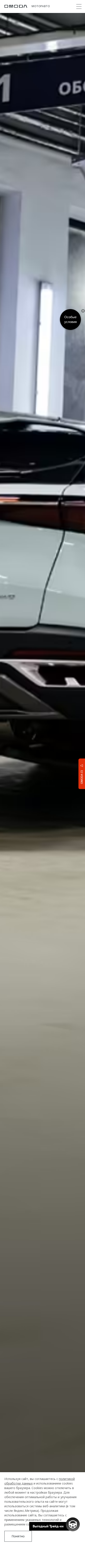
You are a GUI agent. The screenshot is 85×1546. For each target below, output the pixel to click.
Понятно (18, 1536)
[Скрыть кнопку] (83, 311)
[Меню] (79, 6)
